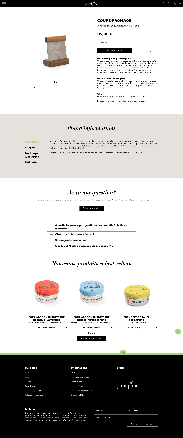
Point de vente (30, 386)
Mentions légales (77, 386)
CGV (73, 373)
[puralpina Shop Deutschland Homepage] (91, 3)
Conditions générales (33, 390)
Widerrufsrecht (76, 382)
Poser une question (91, 208)
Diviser (38, 87)
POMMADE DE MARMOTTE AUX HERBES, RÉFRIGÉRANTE (91, 319)
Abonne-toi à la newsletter (142, 424)
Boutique (28, 373)
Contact (28, 382)
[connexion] (175, 3)
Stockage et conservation (70, 240)
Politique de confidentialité (81, 390)
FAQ (27, 377)
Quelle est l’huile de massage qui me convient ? (84, 246)
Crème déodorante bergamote (136, 319)
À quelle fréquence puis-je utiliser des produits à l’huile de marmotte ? (91, 227)
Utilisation (31, 162)
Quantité (104, 42)
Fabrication (32, 142)
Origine (30, 147)
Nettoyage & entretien (32, 155)
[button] (164, 4)
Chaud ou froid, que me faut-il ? (74, 234)
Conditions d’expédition (80, 377)
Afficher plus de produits (91, 338)
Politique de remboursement (36, 395)
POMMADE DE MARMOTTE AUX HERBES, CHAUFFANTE (46, 319)
